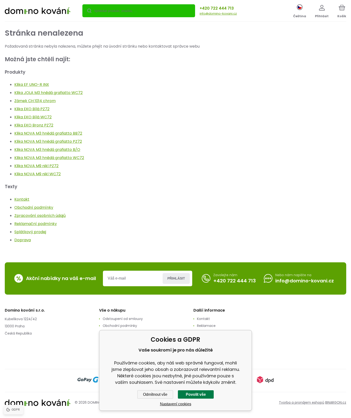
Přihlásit (176, 278)
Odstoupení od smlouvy (123, 318)
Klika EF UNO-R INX (31, 84)
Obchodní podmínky (33, 207)
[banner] (37, 11)
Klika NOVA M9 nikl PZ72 (36, 166)
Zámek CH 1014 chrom (35, 101)
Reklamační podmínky (35, 223)
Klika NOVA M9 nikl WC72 (37, 174)
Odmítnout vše (155, 394)
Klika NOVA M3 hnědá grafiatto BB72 (48, 133)
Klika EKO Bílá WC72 (33, 117)
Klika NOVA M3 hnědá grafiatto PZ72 (48, 141)
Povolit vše (196, 394)
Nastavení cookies (175, 404)
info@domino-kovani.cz (218, 13)
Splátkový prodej (30, 232)
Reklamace (206, 325)
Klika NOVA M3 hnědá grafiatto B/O (47, 149)
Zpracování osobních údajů (40, 215)
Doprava (22, 240)
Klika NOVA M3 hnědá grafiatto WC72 (49, 157)
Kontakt (21, 199)
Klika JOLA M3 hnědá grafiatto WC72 (48, 92)
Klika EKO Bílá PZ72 (31, 109)
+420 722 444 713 (217, 8)
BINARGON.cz (335, 402)
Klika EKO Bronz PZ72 (33, 125)
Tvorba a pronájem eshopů (301, 402)
